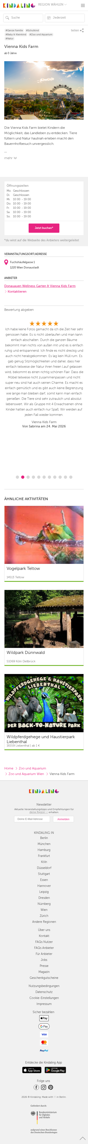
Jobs (44, 960)
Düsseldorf (44, 868)
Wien (44, 909)
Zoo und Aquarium (32, 768)
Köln (44, 862)
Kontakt (44, 936)
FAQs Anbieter (44, 948)
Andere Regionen (44, 921)
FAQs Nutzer (44, 942)
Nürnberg (44, 903)
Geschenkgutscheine (44, 978)
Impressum (44, 1004)
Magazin (44, 972)
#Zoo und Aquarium (40, 34)
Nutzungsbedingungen (44, 986)
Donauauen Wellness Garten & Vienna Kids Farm (40, 286)
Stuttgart (44, 874)
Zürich (44, 915)
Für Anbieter (44, 954)
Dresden (44, 897)
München (44, 844)
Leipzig (44, 892)
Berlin (44, 838)
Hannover (44, 886)
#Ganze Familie (14, 30)
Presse (44, 966)
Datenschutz (44, 992)
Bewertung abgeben (19, 309)
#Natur (9, 38)
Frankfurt (44, 856)
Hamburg (44, 850)
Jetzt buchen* (44, 228)
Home (8, 768)
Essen (44, 880)
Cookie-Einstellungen (44, 998)
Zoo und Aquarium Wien (26, 774)
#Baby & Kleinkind (16, 34)
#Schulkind (32, 30)
